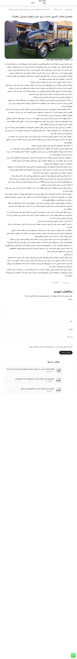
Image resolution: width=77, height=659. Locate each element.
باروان (33, 3)
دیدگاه (70, 300)
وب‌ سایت (69, 337)
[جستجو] (10, 3)
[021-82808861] (4, 3)
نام (71, 321)
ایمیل (70, 329)
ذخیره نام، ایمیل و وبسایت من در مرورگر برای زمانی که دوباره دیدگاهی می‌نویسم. (50, 347)
